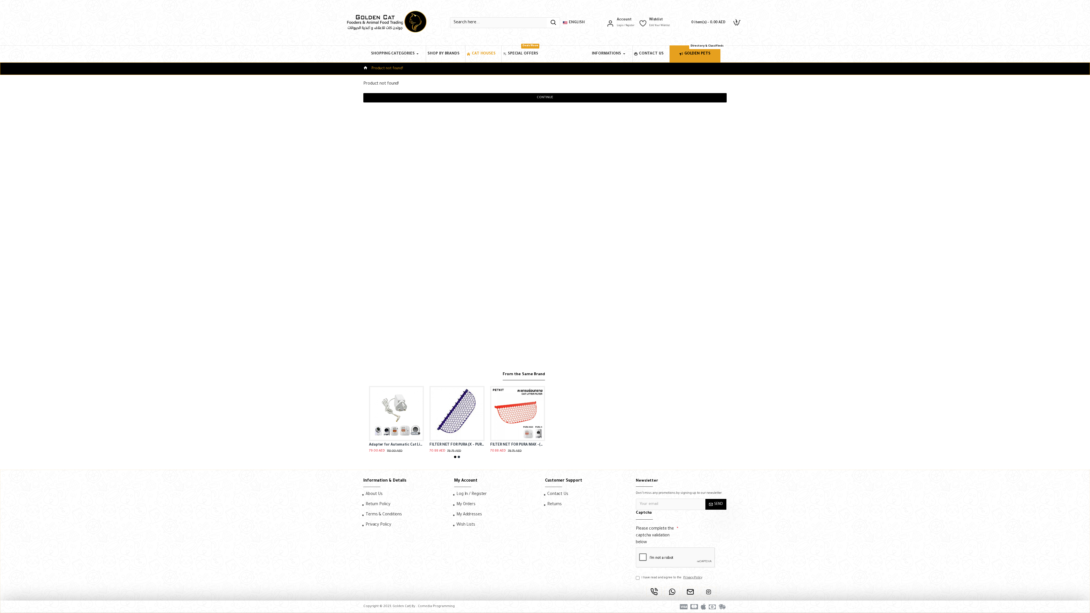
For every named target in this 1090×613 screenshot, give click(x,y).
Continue (545, 98)
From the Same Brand (524, 374)
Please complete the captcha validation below (655, 536)
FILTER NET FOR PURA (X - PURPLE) (456, 445)
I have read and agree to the (672, 578)
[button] (455, 457)
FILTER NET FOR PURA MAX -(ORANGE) (517, 445)
